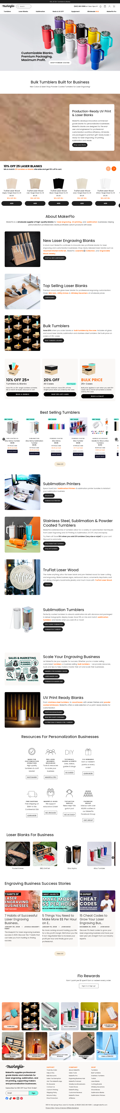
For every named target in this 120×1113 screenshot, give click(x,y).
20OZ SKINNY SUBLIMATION (54, 624)
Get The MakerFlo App (54, 1081)
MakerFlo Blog (73, 1090)
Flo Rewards (51, 1084)
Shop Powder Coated (60, 63)
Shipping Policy (52, 1092)
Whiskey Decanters (79, 293)
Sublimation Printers (66, 488)
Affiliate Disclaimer (72, 1108)
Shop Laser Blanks (80, 145)
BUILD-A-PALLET (97, 396)
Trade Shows (73, 1087)
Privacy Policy (50, 1108)
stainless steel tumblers (58, 702)
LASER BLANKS (49, 297)
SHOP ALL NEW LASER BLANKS (54, 258)
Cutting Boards (96, 1084)
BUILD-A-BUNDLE (22, 394)
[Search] (18, 6)
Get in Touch (69, 814)
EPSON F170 (49, 496)
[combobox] (23, 6)
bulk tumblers (84, 664)
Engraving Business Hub (77, 1078)
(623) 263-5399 (86, 1105)
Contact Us (51, 1087)
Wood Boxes (95, 1090)
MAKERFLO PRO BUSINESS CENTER (56, 671)
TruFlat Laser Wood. (103, 580)
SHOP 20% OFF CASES (60, 394)
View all (60, 464)
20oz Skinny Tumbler (12, 441)
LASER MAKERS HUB (51, 676)
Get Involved (50, 813)
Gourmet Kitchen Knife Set (54, 251)
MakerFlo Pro (50, 777)
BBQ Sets (52, 293)
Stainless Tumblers (97, 1076)
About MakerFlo (74, 1070)
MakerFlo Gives (74, 1095)
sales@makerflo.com (100, 1105)
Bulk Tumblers (96, 1073)
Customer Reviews (75, 1092)
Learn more (31, 815)
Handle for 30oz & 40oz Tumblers (100, 442)
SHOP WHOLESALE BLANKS (53, 712)
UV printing (77, 222)
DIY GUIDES (69, 772)
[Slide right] (114, 168)
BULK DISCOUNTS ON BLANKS (54, 717)
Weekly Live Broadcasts (77, 1084)
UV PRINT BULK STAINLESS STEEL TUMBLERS (59, 722)
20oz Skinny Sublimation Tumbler (34, 442)
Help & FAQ (50, 1073)
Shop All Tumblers (51, 549)
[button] (100, 6)
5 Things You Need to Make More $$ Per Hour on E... (59, 919)
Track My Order (52, 1070)
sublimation (92, 222)
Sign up (33, 1093)
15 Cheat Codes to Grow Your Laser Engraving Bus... (93, 919)
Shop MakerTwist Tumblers (54, 544)
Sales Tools (73, 1073)
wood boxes (77, 702)
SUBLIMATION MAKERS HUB (54, 681)
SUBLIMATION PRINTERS (52, 501)
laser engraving (64, 222)
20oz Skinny (56, 441)
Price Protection (52, 1098)
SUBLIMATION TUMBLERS (53, 629)
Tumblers (94, 1070)
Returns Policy (51, 1095)
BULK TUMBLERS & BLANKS (53, 340)
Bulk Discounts (52, 1076)
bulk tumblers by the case (85, 330)
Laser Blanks (95, 1081)
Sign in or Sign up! (89, 986)
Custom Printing (52, 1090)
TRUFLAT (48, 584)
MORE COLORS (56, 451)
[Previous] (3, 439)
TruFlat (93, 1078)
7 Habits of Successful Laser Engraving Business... (21, 919)
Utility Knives (63, 293)
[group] (60, 54)
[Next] (116, 439)
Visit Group (88, 820)
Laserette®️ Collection (85, 251)
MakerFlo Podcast (75, 1081)
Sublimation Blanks (97, 1092)
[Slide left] (108, 168)
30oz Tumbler (78, 441)
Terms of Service (60, 1108)
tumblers (57, 664)
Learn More (88, 773)
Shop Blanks (32, 777)
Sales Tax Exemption (54, 1078)
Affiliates (72, 1098)
